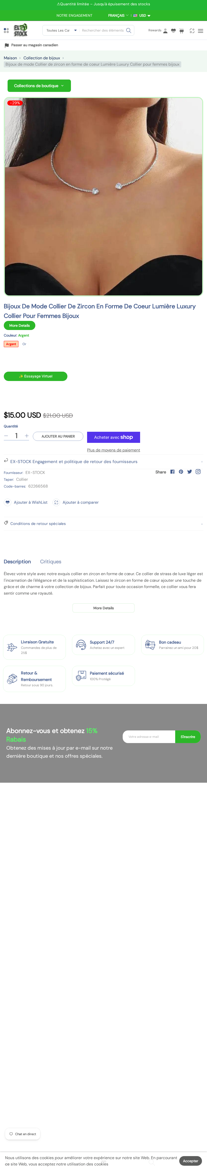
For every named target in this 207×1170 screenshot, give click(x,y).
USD (141, 15)
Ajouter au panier (58, 436)
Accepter (190, 1161)
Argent (11, 344)
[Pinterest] (181, 471)
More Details (19, 325)
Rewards (154, 30)
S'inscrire (188, 736)
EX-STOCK (35, 472)
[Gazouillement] (189, 471)
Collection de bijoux (41, 58)
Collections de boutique (36, 85)
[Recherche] (129, 30)
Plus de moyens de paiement (113, 450)
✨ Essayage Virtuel (35, 376)
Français (116, 15)
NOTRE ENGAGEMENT (74, 15)
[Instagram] (198, 471)
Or (24, 344)
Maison (10, 58)
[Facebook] (172, 471)
